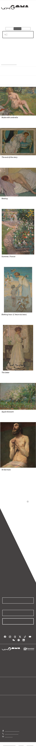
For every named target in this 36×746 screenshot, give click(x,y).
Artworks (7, 21)
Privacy (21, 745)
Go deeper (28, 21)
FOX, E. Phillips (7, 120)
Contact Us (8, 736)
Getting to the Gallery (12, 731)
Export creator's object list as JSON (14, 502)
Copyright (30, 745)
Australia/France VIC (8, 64)
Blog (20, 685)
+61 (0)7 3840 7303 (11, 734)
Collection (14, 14)
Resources (26, 29)
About (21, 688)
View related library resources (12, 491)
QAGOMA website (8, 688)
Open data (5, 685)
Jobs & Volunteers (9, 745)
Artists (17, 21)
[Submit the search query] (4, 35)
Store (4, 690)
